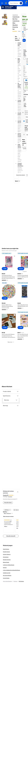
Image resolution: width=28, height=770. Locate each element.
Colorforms (15, 14)
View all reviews (8, 502)
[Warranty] (16, 400)
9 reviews (10, 496)
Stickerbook (5, 557)
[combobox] (15, 3)
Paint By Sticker (6, 551)
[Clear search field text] (19, 3)
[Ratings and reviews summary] (18, 491)
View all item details (20, 175)
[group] (18, 31)
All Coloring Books (7, 575)
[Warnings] (18, 405)
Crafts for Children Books (8, 564)
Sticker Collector (7, 554)
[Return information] (23, 37)
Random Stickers (7, 559)
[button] (16, 38)
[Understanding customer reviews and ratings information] (16, 499)
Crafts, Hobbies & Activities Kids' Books (11, 570)
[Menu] (2, 3)
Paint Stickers (6, 549)
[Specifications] (18, 396)
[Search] (21, 3)
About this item (7, 386)
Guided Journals (6, 572)
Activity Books (6, 578)
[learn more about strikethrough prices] (26, 21)
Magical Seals (6, 562)
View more (10, 342)
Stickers (5, 567)
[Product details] (18, 391)
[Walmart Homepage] (6, 3)
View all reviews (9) (10, 536)
